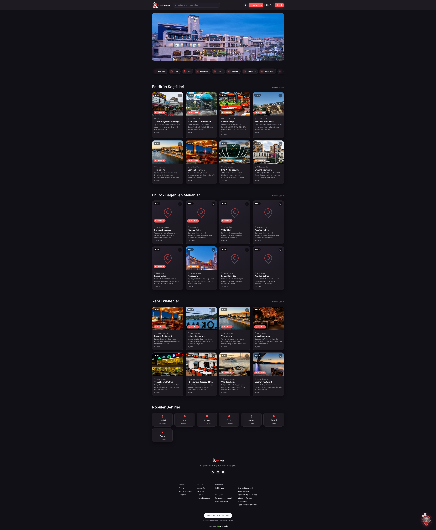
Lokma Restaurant (196, 336)
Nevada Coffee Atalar (264, 122)
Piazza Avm (193, 276)
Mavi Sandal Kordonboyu (199, 122)
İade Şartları (242, 501)
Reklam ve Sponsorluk (223, 498)
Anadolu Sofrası (262, 276)
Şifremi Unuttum (203, 498)
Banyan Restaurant (196, 170)
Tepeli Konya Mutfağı (163, 382)
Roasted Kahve (262, 230)
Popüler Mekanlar (185, 491)
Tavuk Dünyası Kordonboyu (167, 122)
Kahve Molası (160, 276)
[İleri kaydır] (282, 71)
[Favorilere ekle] (180, 95)
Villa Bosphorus (228, 382)
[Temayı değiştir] (245, 5)
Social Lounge (227, 122)
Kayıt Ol (279, 5)
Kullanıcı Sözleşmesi (245, 488)
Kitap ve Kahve (195, 230)
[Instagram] (218, 472)
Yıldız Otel (225, 230)
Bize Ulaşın (219, 495)
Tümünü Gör (277, 87)
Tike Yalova (159, 170)
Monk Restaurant (262, 336)
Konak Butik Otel (228, 276)
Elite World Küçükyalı (230, 170)
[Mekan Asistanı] (427, 520)
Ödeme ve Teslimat (245, 498)
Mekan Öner (183, 495)
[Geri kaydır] (154, 71)
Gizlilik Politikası (243, 491)
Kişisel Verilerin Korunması (247, 505)
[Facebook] (212, 472)
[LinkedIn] (223, 472)
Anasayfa (201, 488)
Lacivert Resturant (263, 382)
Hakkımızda (219, 488)
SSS (216, 491)
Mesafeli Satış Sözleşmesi (247, 495)
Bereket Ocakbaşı (162, 230)
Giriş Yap (269, 5)
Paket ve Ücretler (221, 501)
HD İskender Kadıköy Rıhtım (200, 382)
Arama (181, 488)
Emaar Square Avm (263, 170)
